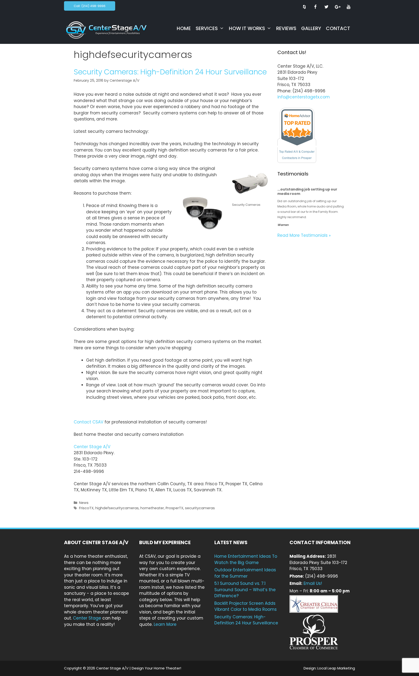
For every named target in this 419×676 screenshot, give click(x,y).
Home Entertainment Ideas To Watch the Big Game (245, 559)
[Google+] (337, 7)
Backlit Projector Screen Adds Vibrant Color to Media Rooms (245, 606)
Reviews (286, 28)
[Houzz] (304, 7)
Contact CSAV (88, 422)
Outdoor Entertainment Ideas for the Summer (245, 573)
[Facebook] (315, 7)
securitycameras (200, 508)
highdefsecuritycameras (117, 508)
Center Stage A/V (92, 447)
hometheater (152, 508)
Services (207, 28)
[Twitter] (326, 7)
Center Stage (87, 618)
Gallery (311, 28)
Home (184, 28)
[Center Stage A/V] (111, 29)
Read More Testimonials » (304, 235)
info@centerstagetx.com (303, 97)
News (84, 502)
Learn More (165, 624)
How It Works (247, 28)
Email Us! (313, 583)
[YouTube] (348, 7)
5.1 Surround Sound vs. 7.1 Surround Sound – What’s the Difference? (245, 590)
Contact (338, 28)
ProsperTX (174, 508)
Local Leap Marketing (336, 668)
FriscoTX (86, 508)
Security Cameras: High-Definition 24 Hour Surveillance (170, 72)
